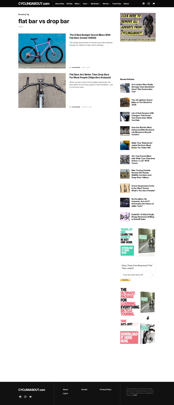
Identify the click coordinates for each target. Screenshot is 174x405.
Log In (65, 393)
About (65, 389)
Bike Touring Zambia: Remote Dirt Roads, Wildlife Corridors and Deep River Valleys (141, 174)
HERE (135, 395)
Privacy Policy (105, 389)
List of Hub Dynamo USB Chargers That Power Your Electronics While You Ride (143, 116)
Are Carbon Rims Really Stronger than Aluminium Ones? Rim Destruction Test (143, 88)
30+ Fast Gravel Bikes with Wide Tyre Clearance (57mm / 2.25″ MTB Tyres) (143, 159)
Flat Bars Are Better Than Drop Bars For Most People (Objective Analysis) (90, 76)
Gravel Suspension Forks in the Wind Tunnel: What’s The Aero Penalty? (143, 188)
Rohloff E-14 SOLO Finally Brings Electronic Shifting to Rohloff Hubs (143, 216)
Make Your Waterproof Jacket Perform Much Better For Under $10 (142, 145)
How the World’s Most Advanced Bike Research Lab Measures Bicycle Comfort (143, 131)
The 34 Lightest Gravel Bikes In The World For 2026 (142, 102)
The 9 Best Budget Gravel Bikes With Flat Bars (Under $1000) (89, 36)
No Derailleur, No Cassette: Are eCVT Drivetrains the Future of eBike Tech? (143, 202)
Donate (84, 389)
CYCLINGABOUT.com (31, 390)
